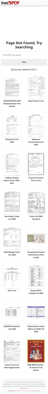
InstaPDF (11, 391)
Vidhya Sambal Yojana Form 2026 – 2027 (12, 180)
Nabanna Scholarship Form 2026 (36, 142)
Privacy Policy (34, 391)
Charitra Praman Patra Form (36, 179)
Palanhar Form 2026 (12, 140)
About (18, 391)
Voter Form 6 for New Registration (12, 366)
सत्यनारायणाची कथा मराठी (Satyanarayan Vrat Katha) (12, 103)
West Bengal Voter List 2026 (12, 253)
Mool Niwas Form (36, 101)
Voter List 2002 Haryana (36, 217)
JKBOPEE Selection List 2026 (12, 327)
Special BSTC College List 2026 (36, 291)
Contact (25, 391)
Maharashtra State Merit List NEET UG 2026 (36, 329)
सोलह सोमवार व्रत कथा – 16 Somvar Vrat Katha (36, 367)
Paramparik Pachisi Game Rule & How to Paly (36, 255)
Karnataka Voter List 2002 (12, 217)
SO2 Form (12, 290)
